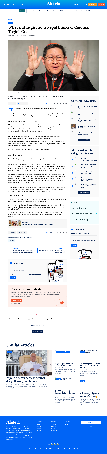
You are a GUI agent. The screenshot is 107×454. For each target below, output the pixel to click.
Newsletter (53, 424)
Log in (85, 4)
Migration (11, 240)
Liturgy (82, 352)
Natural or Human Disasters (63, 352)
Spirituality (62, 11)
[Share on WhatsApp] (66, 103)
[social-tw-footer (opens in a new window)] (55, 444)
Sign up (13, 277)
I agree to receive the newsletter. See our (26, 274)
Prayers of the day (79, 219)
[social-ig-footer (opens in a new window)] (58, 444)
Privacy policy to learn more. (35, 274)
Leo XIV (58, 379)
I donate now (16, 300)
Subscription (54, 430)
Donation (53, 433)
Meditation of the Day (81, 214)
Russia (82, 381)
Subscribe (91, 4)
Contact (66, 449)
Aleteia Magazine (90, 11)
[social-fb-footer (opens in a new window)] (52, 444)
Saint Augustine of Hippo (58, 7)
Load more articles (84, 140)
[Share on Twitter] (60, 103)
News (48, 11)
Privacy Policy (72, 449)
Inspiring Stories (32, 11)
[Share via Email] (63, 103)
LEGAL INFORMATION (51, 449)
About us (42, 449)
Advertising (53, 435)
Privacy (78, 449)
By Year (66, 424)
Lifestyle (55, 11)
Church (10, 19)
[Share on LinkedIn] (57, 103)
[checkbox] (10, 274)
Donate (100, 4)
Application (53, 426)
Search (23, 4)
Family (9, 352)
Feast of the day (78, 208)
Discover (41, 11)
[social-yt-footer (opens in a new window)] (49, 444)
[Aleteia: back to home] (53, 3)
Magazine (53, 428)
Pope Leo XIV (79, 11)
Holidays (71, 11)
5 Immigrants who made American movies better (37, 224)
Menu (14, 11)
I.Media (24, 36)
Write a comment (37, 331)
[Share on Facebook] (54, 103)
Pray (21, 11)
